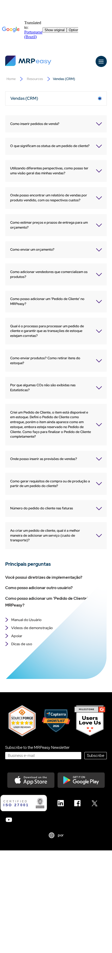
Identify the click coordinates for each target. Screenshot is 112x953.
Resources (35, 79)
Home (11, 79)
